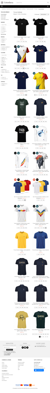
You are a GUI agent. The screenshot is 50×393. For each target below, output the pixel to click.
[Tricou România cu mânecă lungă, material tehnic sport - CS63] (22, 160)
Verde (3, 63)
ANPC (19, 366)
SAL (18, 368)
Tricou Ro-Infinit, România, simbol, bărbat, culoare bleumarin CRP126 (22, 91)
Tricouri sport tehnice (5, 19)
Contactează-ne (40, 370)
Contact (3, 379)
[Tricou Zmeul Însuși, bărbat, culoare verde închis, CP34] (40, 319)
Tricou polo (4, 78)
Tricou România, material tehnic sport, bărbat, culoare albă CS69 (22, 224)
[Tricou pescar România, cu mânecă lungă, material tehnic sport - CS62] (40, 133)
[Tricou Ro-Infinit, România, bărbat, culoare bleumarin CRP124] (40, 54)
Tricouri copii (3, 16)
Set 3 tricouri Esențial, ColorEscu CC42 (22, 196)
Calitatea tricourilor (5, 377)
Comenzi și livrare (6, 359)
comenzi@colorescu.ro (41, 346)
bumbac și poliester (5, 46)
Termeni (20, 359)
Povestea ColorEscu (5, 373)
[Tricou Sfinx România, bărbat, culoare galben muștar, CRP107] (22, 319)
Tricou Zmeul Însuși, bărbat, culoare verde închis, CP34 (40, 330)
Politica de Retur (5, 366)
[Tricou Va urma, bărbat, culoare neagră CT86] (22, 27)
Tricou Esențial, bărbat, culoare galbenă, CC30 (22, 250)
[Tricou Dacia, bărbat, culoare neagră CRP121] (22, 133)
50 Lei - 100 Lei (4, 70)
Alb (2, 60)
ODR (19, 369)
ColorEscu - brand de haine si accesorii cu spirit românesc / (14, 9)
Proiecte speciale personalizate (7, 374)
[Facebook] (23, 347)
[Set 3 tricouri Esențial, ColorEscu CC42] (22, 187)
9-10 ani (3, 29)
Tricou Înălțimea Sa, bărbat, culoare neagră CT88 (40, 37)
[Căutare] (48, 3)
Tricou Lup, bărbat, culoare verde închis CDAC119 (22, 117)
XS (2, 32)
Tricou (3, 77)
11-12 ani (3, 31)
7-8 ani (3, 28)
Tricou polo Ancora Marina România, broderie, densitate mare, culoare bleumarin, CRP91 (21, 303)
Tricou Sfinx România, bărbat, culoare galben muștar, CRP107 (22, 330)
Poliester (3, 49)
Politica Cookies (21, 365)
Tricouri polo (3, 18)
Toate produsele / (30, 9)
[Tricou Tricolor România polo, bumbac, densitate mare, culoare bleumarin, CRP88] (40, 266)
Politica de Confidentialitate (7, 354)
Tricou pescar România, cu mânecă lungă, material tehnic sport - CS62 (40, 144)
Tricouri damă (3, 15)
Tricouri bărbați (3, 14)
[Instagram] (27, 347)
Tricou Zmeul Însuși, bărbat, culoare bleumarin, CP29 (21, 277)
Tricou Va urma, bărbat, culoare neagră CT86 (22, 37)
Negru (3, 57)
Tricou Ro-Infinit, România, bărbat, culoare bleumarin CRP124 (40, 64)
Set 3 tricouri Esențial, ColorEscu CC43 (40, 196)
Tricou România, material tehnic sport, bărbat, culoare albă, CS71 (22, 64)
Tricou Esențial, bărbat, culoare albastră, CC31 (40, 250)
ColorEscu (4, 370)
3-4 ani (3, 27)
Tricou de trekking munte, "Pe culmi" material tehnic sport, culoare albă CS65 (40, 171)
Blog (2, 376)
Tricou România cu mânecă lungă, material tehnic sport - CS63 (22, 171)
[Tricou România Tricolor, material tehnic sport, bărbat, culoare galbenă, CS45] (40, 80)
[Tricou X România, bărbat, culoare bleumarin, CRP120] (40, 107)
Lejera (3, 85)
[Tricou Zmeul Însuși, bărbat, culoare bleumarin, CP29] (22, 266)
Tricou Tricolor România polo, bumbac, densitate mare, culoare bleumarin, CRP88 (40, 277)
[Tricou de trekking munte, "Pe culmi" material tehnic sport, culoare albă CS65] (40, 160)
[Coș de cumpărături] (47, 6)
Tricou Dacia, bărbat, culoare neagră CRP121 (21, 144)
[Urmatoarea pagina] (47, 337)
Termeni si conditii (21, 362)
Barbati (3, 39)
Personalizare (4, 380)
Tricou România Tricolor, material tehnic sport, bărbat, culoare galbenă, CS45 (40, 91)
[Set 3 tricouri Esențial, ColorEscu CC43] (40, 187)
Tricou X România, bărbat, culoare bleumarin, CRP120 (41, 117)
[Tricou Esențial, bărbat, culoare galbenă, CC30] (22, 240)
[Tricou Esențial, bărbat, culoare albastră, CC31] (40, 240)
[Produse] (2, 7)
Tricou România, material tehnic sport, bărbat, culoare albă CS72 (40, 224)
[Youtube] (25, 347)
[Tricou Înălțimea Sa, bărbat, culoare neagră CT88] (40, 27)
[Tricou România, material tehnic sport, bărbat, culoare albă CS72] (40, 213)
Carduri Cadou (4, 365)
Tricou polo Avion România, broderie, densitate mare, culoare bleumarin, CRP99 (40, 303)
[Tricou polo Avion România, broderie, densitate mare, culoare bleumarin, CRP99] (40, 293)
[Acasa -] (7, 2)
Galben (3, 61)
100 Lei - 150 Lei (5, 72)
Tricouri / (36, 9)
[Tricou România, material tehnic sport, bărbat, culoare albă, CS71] (22, 54)
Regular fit (4, 83)
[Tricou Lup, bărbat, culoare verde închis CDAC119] (22, 107)
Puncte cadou (4, 368)
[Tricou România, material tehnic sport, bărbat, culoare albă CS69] (22, 213)
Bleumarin (4, 58)
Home (3, 362)
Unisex (3, 40)
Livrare (3, 363)
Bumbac (3, 48)
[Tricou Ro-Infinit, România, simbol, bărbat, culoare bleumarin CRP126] (22, 80)
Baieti (3, 42)
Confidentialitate (21, 363)
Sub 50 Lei (4, 69)
